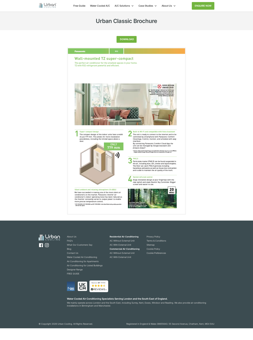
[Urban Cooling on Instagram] (47, 245)
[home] (47, 5)
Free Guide (79, 5)
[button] (124, 5)
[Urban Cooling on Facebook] (41, 245)
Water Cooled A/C (100, 5)
